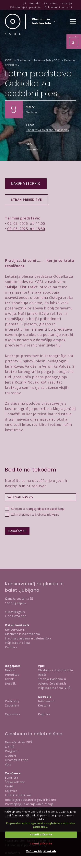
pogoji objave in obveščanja (46, 509)
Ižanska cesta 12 (17, 598)
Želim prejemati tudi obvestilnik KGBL (35, 514)
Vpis (8, 764)
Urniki (9, 786)
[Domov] (12, 24)
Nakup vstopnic (25, 183)
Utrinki (9, 679)
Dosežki (10, 683)
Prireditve (12, 674)
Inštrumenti (46, 701)
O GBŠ (9, 747)
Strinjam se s (37, 509)
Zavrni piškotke (41, 843)
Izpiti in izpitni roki (18, 795)
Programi (11, 751)
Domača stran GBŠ (18, 742)
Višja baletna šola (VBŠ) (54, 688)
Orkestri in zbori (17, 760)
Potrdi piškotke (41, 834)
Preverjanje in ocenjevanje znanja (29, 804)
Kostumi (44, 705)
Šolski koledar (15, 782)
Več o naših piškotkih (41, 851)
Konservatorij (15, 629)
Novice (10, 670)
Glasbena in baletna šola (22, 634)
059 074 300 (17, 616)
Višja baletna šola (17, 643)
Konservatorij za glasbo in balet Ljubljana (34, 587)
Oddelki (10, 755)
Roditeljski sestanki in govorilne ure (30, 800)
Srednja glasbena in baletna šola (28, 638)
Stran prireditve (26, 200)
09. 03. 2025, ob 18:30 (26, 228)
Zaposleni (12, 705)
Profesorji (12, 701)
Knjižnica (11, 647)
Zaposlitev (12, 714)
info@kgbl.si (17, 612)
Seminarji (11, 777)
